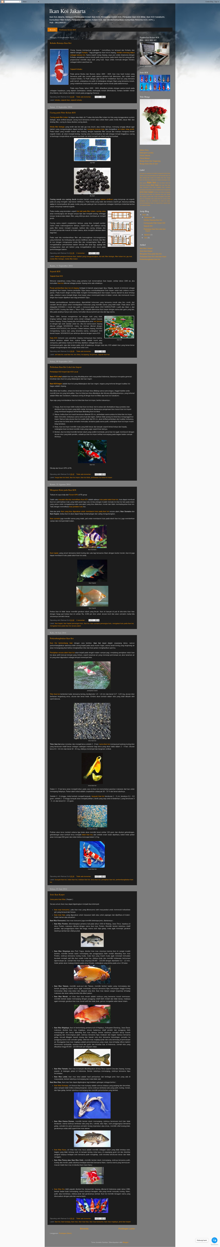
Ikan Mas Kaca (60, 1150)
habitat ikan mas (161, 177)
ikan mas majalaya (111, 1222)
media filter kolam (71, 259)
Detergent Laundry (146, 153)
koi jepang (85, 354)
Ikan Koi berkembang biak (61, 643)
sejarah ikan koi (104, 354)
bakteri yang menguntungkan (87, 256)
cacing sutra (101, 211)
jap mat (129, 256)
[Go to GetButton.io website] (214, 1244)
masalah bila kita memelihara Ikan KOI (73, 499)
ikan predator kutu (76, 507)
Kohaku (85, 53)
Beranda (53, 30)
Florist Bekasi (145, 158)
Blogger (125, 1242)
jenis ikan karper (125, 1222)
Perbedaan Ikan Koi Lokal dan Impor (153, 256)
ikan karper (143, 183)
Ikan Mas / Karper (146, 248)
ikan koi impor (75, 477)
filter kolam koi (120, 256)
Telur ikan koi (55, 694)
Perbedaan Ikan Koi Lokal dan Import (65, 367)
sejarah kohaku (76, 100)
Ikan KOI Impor (56, 384)
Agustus (147, 235)
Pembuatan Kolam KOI (67, 30)
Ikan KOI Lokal (56, 377)
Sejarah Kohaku (76, 69)
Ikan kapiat (54, 553)
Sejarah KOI (55, 271)
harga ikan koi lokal (62, 477)
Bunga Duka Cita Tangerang (150, 161)
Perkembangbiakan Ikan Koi (62, 638)
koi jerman (93, 354)
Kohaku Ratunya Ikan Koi (60, 43)
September (148, 217)
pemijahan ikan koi (108, 879)
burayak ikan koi (98, 796)
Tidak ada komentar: (84, 97)
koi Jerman (98, 321)
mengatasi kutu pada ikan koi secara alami (65, 626)
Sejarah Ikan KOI (56, 276)
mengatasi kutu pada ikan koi (123, 623)
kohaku (57, 100)
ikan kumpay (65, 1222)
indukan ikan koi (84, 879)
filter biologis (109, 256)
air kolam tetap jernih (126, 129)
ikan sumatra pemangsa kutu (100, 623)
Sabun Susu (144, 150)
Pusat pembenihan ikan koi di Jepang (64, 288)
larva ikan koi (95, 879)
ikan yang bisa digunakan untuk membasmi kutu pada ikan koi (85, 511)
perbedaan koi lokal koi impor (101, 477)
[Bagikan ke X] (100, 97)
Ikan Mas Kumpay (61, 1085)
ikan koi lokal (85, 477)
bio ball (101, 256)
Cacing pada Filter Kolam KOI (63, 112)
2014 (144, 215)
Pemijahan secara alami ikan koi (62, 653)
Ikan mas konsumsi (61, 910)
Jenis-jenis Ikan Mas (57, 899)
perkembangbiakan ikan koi (147, 203)
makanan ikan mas (160, 194)
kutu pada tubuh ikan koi (109, 499)
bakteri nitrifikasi (107, 199)
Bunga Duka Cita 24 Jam (149, 164)
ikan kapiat (59, 623)
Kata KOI (53, 338)
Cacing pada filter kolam (59, 117)
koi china (77, 354)
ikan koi (60, 283)
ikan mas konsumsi (96, 1222)
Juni (146, 238)
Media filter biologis (57, 127)
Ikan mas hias (59, 915)
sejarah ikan (65, 100)
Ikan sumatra (55, 518)
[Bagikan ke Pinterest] (104, 97)
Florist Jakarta (145, 155)
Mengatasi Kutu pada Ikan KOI (63, 490)
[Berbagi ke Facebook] (102, 97)
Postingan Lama (126, 1228)
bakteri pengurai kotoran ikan (65, 256)
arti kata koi (59, 354)
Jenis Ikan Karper (57, 894)
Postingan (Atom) (65, 1233)
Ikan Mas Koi (59, 1189)
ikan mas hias (84, 1222)
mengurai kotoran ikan (95, 129)
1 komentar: (80, 253)
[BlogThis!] (98, 97)
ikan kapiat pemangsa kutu (73, 623)
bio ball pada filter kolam (86, 211)
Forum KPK (73, 495)
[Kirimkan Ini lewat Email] (96, 97)
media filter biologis (57, 259)
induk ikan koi (87, 835)
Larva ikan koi (104, 744)
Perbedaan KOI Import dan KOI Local (64, 372)
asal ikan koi (68, 354)
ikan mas (74, 1222)
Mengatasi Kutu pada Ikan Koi (151, 254)
